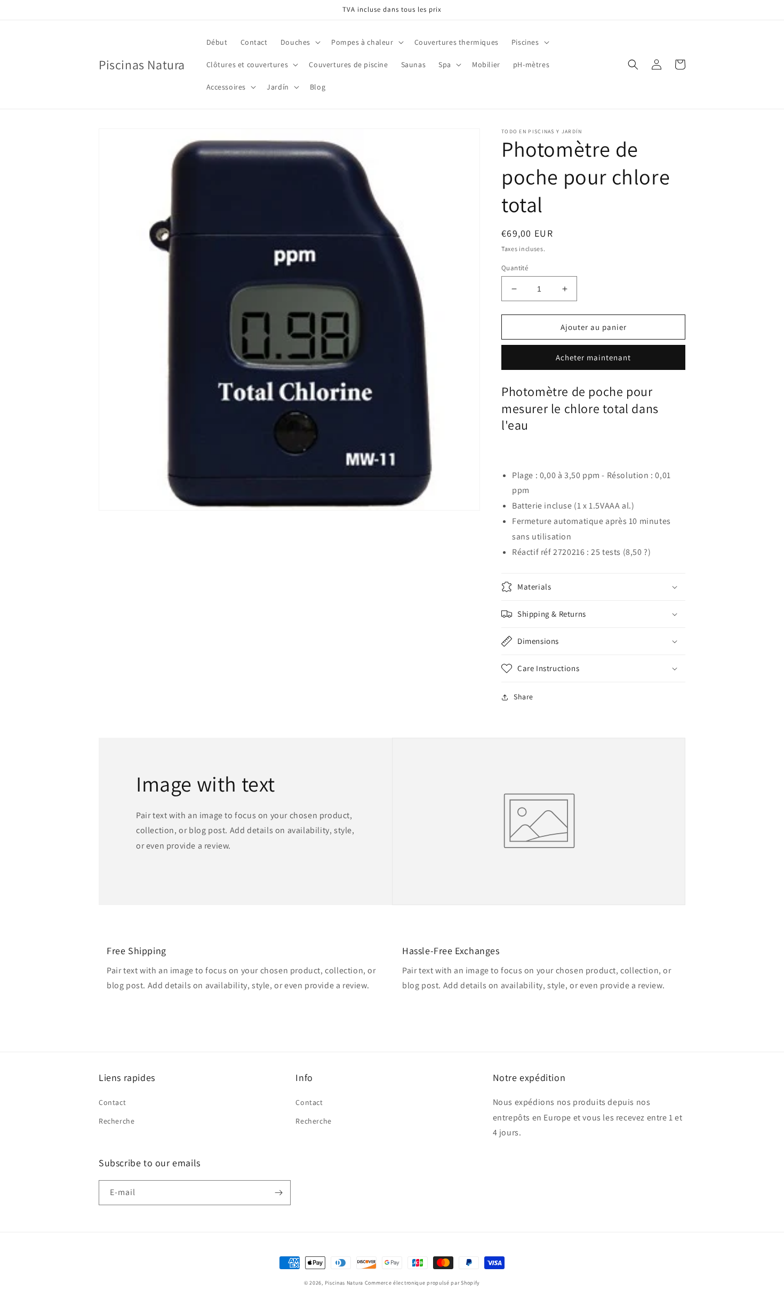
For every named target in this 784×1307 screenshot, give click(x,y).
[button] (299, 42)
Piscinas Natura (344, 1282)
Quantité (514, 267)
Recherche (116, 1121)
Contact (112, 1102)
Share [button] (523, 696)
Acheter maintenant (593, 357)
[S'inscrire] (278, 1192)
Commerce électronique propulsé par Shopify (422, 1282)
